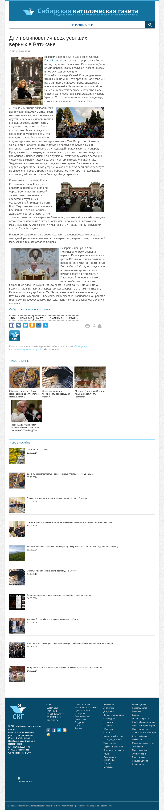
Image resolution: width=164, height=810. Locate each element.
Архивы (78, 728)
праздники (73, 318)
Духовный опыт (139, 736)
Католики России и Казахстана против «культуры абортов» (54, 619)
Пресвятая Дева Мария (143, 725)
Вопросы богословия (113, 715)
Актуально (108, 704)
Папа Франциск (54, 60)
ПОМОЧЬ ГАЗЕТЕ (55, 714)
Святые (135, 715)
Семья (106, 732)
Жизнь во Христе (140, 718)
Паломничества (139, 750)
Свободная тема (140, 761)
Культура (107, 767)
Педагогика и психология (109, 758)
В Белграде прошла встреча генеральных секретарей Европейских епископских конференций (70, 643)
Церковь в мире (82, 710)
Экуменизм (137, 747)
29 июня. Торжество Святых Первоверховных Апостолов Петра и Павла (24, 394)
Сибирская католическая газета (30, 309)
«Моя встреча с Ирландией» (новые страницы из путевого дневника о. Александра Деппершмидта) (72, 547)
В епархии (80, 713)
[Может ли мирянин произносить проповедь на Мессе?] (57, 379)
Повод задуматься (112, 739)
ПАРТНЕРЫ (52, 711)
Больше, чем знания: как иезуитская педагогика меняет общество (57, 498)
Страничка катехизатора (144, 732)
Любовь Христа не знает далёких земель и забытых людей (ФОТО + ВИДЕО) (25, 427)
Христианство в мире (113, 750)
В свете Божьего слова (143, 722)
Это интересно (139, 754)
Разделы (79, 722)
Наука (106, 754)
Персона (107, 725)
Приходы (136, 711)
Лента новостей (82, 716)
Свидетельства (139, 708)
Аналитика (108, 708)
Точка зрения (109, 743)
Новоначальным (140, 729)
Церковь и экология (113, 747)
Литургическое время (85, 707)
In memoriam (138, 764)
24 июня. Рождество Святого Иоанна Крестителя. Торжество (89, 394)
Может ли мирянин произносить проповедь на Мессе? (56, 394)
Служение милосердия (143, 743)
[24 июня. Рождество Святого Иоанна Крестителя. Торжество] (90, 379)
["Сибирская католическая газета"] (81, 11)
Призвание (137, 739)
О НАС (49, 704)
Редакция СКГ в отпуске (38, 450)
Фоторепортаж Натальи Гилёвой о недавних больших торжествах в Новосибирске (64, 668)
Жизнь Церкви (139, 704)
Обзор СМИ (80, 719)
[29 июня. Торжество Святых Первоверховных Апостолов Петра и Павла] (24, 379)
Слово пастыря (82, 704)
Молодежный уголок (113, 736)
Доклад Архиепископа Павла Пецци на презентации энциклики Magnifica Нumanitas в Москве (69, 522)
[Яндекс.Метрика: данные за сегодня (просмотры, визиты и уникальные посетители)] (25, 779)
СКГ (13, 51)
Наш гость (108, 722)
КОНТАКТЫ (52, 708)
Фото (77, 725)
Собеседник (109, 718)
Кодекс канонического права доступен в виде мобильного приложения (59, 595)
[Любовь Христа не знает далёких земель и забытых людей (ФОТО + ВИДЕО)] (26, 413)
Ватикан (40, 318)
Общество (108, 729)
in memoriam (26, 318)
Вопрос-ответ (138, 757)
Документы (108, 711)
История (107, 763)
